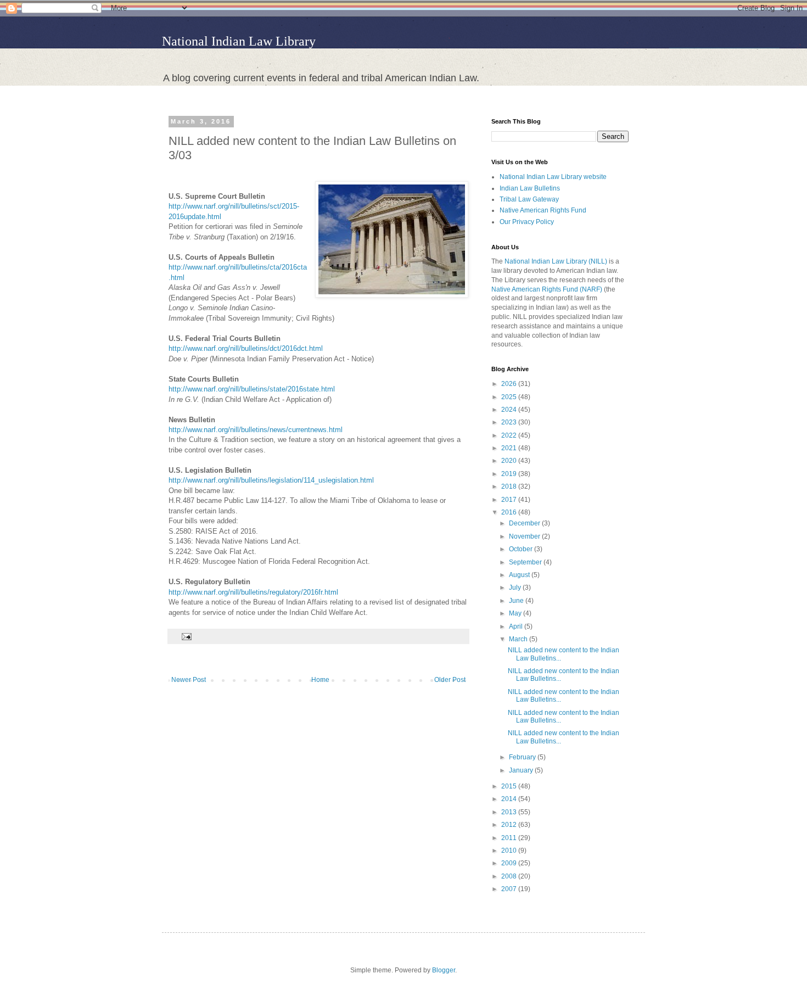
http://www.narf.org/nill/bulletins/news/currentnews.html (256, 430)
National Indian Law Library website (553, 177)
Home (320, 680)
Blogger (443, 970)
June (517, 601)
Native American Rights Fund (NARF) (546, 289)
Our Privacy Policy (527, 222)
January (522, 770)
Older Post (450, 680)
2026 (509, 384)
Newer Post (188, 680)
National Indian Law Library (239, 41)
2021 (509, 448)
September (526, 562)
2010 (509, 850)
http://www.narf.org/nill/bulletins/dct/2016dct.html (246, 348)
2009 (509, 863)
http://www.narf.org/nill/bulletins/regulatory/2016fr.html (253, 592)
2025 (509, 397)
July (516, 587)
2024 (509, 409)
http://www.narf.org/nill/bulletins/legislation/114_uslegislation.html (271, 480)
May (516, 613)
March (519, 639)
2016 (509, 512)
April (516, 626)
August (520, 575)
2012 (509, 825)
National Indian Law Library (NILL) (556, 261)
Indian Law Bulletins (530, 188)
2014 (509, 799)
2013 (509, 812)
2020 (509, 461)
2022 (509, 435)
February (523, 757)
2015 (509, 786)
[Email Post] (185, 636)
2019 (509, 474)
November (525, 536)
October (521, 549)
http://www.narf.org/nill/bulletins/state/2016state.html (252, 389)
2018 (509, 486)
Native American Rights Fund (543, 210)
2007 (509, 889)
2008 (509, 876)
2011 (509, 838)
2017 (509, 499)
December (525, 523)
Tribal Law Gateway (529, 199)
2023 (509, 422)
